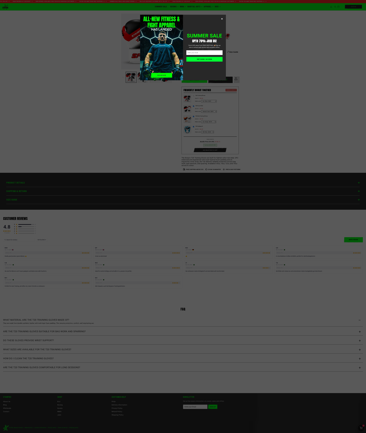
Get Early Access (204, 59)
